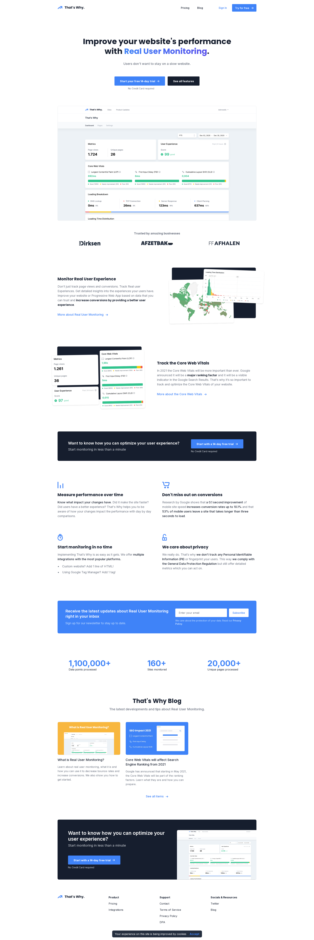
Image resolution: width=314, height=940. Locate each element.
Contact (164, 903)
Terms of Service (170, 909)
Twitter (215, 903)
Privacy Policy (168, 916)
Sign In (223, 7)
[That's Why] (71, 897)
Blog (200, 7)
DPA (162, 922)
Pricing (185, 7)
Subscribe (239, 612)
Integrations (116, 909)
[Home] (71, 7)
